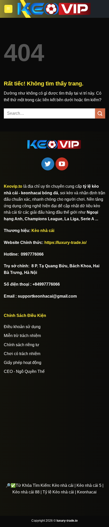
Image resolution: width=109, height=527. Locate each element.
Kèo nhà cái (42, 230)
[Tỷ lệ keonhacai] (54, 9)
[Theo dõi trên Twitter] (47, 163)
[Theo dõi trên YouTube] (62, 163)
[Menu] (8, 9)
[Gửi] (100, 113)
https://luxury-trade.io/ (65, 242)
